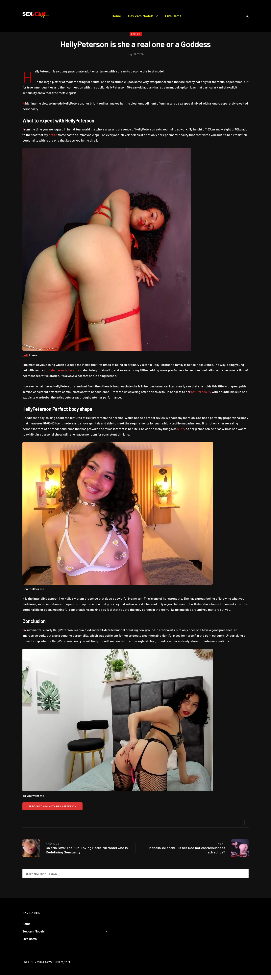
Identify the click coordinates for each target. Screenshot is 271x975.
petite (53, 135)
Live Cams (173, 16)
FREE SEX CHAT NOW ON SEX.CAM (46, 962)
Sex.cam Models (141, 16)
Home (116, 16)
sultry (181, 429)
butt (25, 355)
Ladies (135, 34)
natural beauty (201, 392)
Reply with (243, 874)
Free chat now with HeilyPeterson (52, 806)
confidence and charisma (61, 370)
